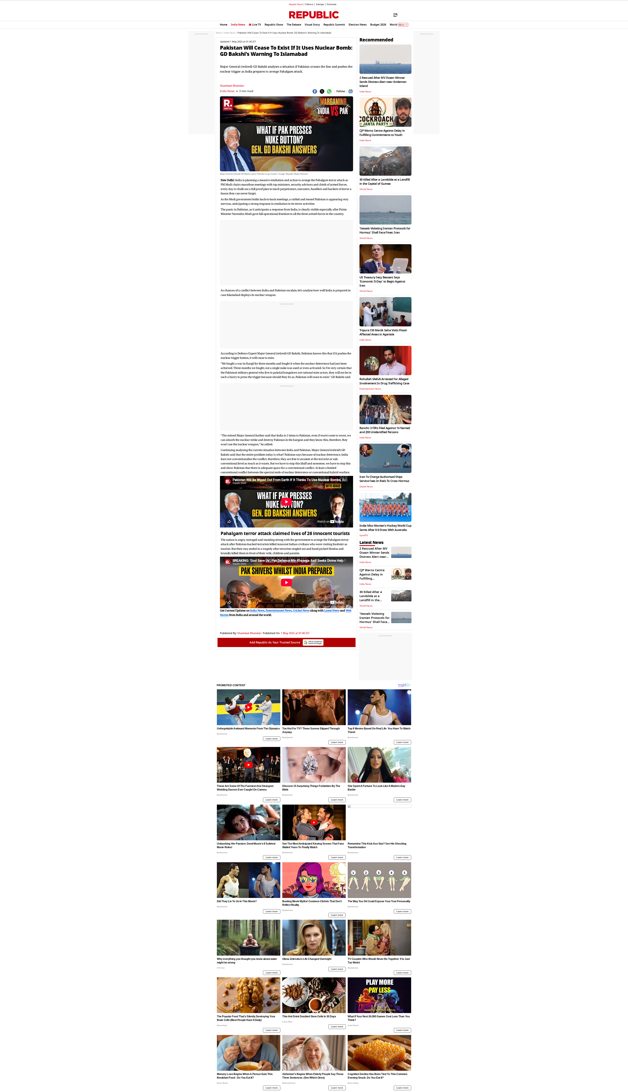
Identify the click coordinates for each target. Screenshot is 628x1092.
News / (219, 33)
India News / (230, 33)
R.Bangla (320, 4)
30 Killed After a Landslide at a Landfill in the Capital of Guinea (384, 182)
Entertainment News (370, 389)
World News (366, 189)
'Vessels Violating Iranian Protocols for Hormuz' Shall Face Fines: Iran (384, 230)
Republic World (296, 4)
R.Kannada (331, 4)
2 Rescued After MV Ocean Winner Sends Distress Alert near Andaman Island (382, 82)
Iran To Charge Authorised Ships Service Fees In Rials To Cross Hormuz (384, 479)
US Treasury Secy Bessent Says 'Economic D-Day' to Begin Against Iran (382, 281)
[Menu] (394, 15)
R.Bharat (309, 4)
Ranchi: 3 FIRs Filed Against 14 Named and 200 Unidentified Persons (384, 430)
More (401, 24)
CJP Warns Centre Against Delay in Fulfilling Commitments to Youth (382, 133)
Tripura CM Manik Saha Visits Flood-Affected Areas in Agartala (383, 332)
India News (227, 91)
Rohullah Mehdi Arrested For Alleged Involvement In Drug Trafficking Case (384, 381)
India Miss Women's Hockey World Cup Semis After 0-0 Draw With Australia (385, 528)
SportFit (363, 535)
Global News (366, 487)
